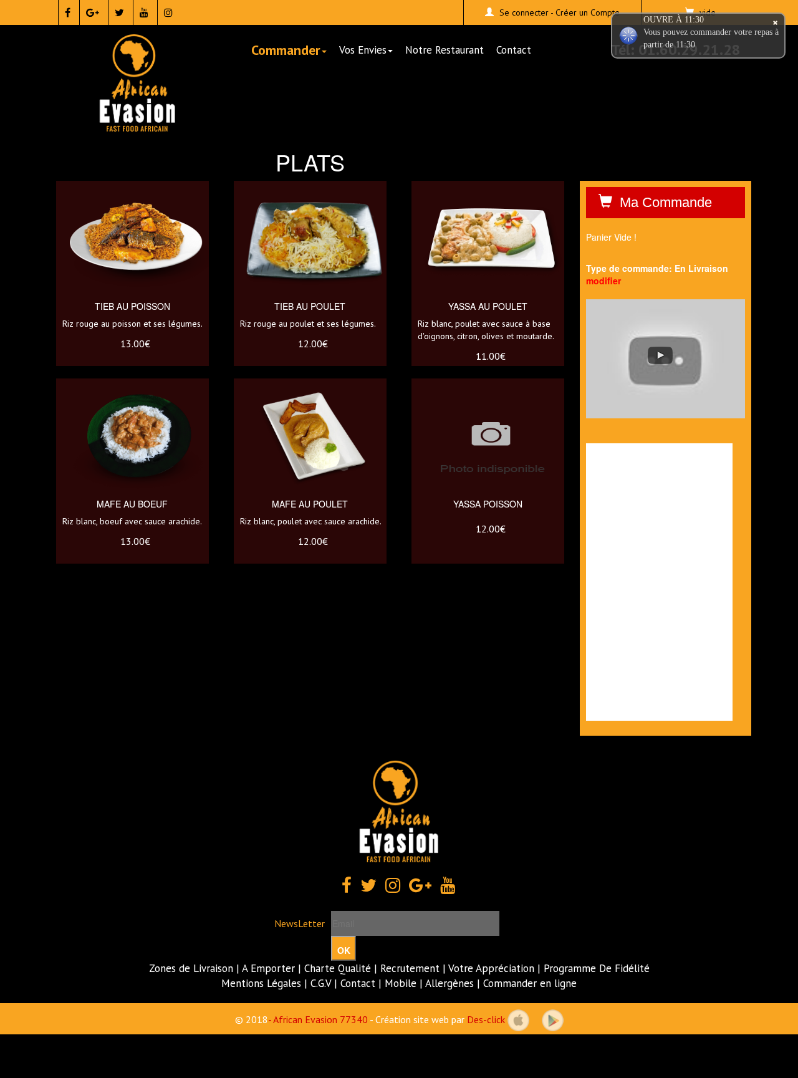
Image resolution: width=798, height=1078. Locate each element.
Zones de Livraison (191, 968)
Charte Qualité (337, 968)
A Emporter (268, 968)
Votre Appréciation (491, 968)
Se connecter (524, 12)
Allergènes (449, 983)
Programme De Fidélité (597, 968)
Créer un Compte (587, 12)
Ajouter (143, 283)
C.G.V (320, 983)
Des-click (486, 1019)
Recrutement (410, 968)
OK (343, 950)
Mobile (400, 983)
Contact (513, 50)
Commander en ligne (530, 983)
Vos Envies (363, 50)
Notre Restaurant (444, 50)
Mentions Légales (261, 983)
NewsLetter (299, 923)
